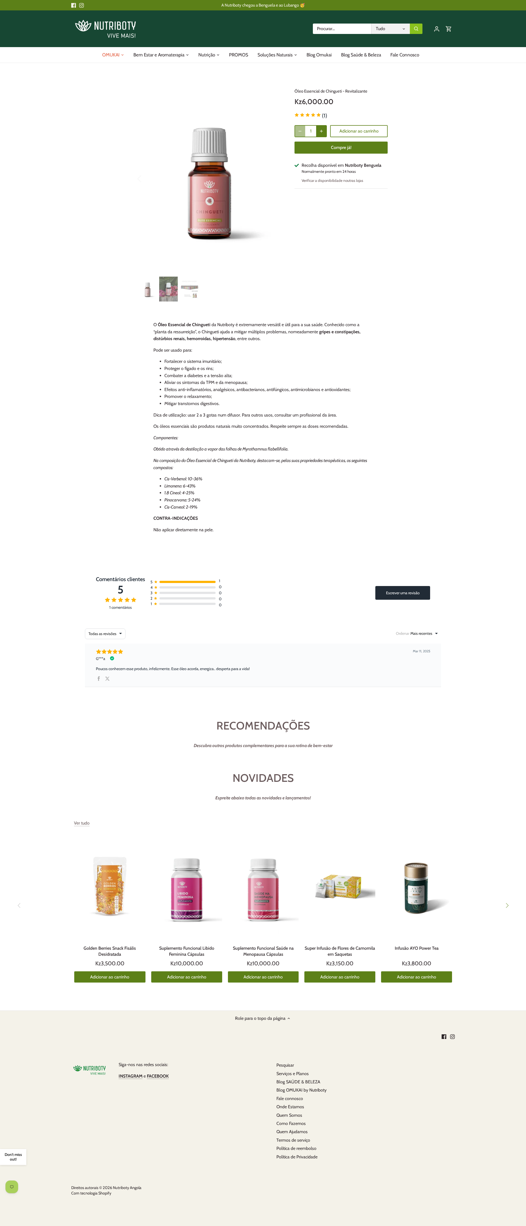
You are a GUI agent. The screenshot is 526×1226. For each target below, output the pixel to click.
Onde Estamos (290, 1106)
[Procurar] (416, 29)
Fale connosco (289, 1098)
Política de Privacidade (297, 1156)
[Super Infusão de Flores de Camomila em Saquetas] (339, 887)
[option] (209, 178)
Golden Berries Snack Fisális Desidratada (110, 951)
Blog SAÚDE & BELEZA (298, 1081)
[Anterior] (146, 178)
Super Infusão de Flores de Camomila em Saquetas (340, 951)
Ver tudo (82, 823)
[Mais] (321, 131)
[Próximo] (507, 906)
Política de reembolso (296, 1148)
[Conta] (437, 28)
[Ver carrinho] (448, 28)
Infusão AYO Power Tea (417, 948)
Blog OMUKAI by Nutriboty (301, 1090)
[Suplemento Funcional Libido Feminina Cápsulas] (186, 887)
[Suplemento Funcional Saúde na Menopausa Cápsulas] (263, 887)
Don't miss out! (13, 1157)
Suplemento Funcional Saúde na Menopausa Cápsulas (263, 951)
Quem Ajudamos (292, 1131)
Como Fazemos (291, 1123)
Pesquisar (285, 1065)
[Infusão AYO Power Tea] (416, 887)
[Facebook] (73, 5)
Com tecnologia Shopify (91, 1193)
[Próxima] (273, 178)
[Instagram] (81, 5)
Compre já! (341, 147)
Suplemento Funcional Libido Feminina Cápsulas (186, 951)
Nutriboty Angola (127, 1187)
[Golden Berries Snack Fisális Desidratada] (109, 887)
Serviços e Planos (292, 1073)
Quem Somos (289, 1115)
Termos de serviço (293, 1140)
